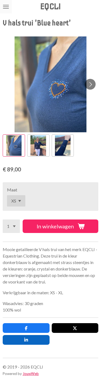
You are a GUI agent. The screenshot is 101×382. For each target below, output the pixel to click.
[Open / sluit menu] (6, 6)
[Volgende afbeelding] (90, 84)
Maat (12, 189)
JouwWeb (31, 373)
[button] (14, 145)
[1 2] (11, 226)
